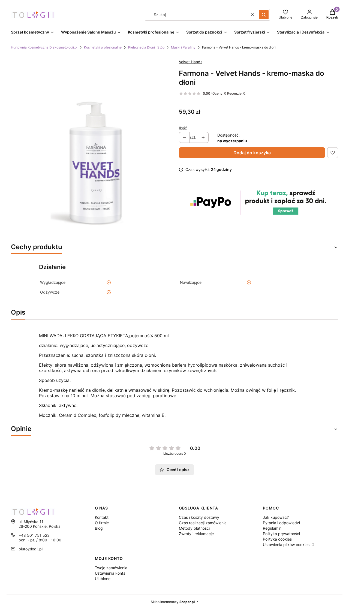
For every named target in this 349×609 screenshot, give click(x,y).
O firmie (102, 522)
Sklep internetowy (173, 602)
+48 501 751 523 (34, 535)
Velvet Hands (190, 61)
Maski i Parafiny (183, 47)
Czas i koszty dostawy (199, 517)
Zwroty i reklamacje (196, 533)
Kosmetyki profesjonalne (103, 47)
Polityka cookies (277, 539)
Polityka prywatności (281, 533)
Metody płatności (194, 528)
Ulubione (102, 578)
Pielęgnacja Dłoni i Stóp (146, 47)
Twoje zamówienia (111, 567)
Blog (99, 528)
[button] (264, 14)
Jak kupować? (276, 517)
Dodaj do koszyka (252, 152)
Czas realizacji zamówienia (203, 522)
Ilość (183, 128)
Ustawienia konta (110, 573)
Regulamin (272, 528)
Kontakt (102, 517)
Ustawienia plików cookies (287, 544)
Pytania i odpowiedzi (281, 522)
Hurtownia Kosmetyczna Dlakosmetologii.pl (44, 47)
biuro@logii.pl (31, 549)
